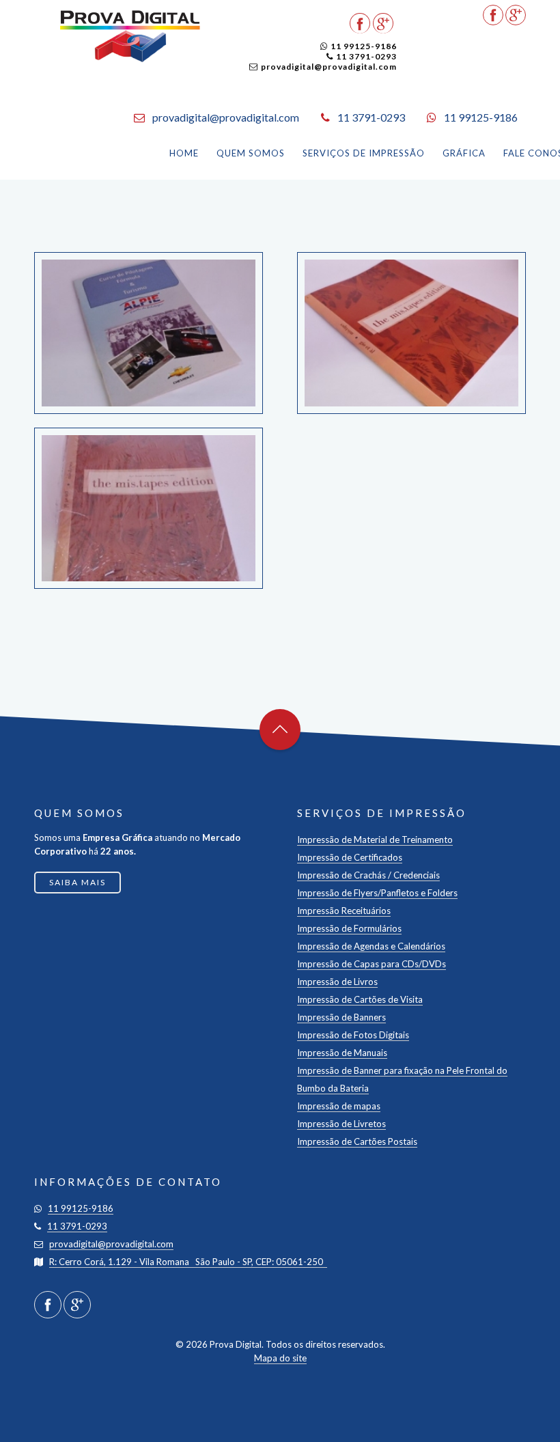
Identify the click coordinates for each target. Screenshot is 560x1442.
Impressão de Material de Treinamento (375, 839)
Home (184, 153)
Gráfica (464, 153)
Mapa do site (280, 1358)
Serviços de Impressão (364, 153)
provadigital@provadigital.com (329, 66)
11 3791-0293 (366, 56)
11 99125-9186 (364, 46)
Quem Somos (250, 153)
